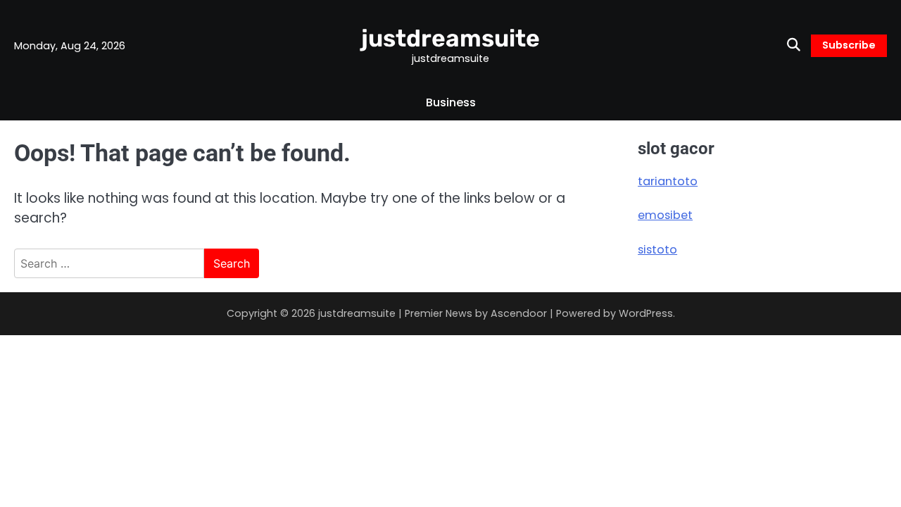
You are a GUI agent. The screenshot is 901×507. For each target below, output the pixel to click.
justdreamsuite (450, 38)
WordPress (646, 313)
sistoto (657, 250)
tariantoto (668, 181)
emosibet (665, 215)
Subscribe (849, 45)
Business (451, 102)
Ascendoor (519, 313)
